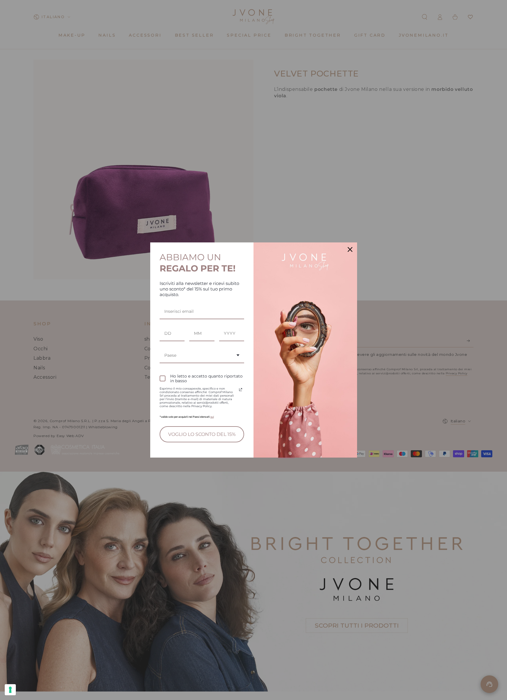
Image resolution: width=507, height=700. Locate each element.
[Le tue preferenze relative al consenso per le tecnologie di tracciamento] (10, 689)
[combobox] (202, 355)
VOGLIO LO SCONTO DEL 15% (202, 434)
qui (212, 416)
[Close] (350, 249)
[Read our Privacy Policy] (240, 389)
